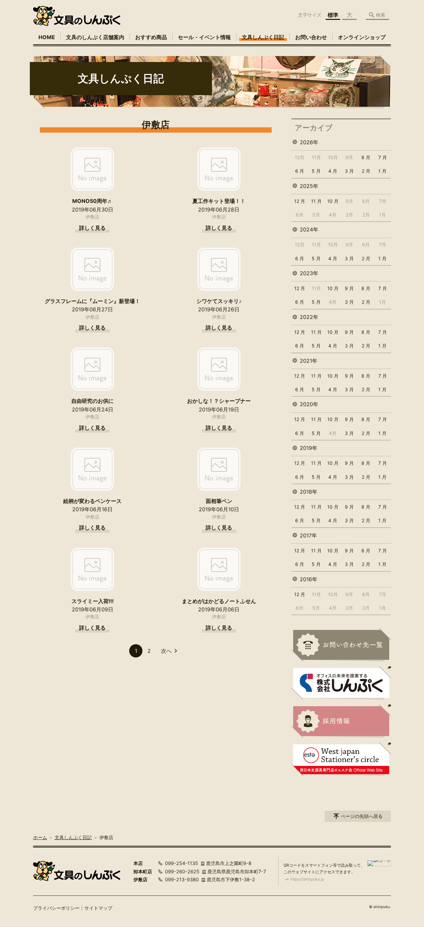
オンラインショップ (362, 37)
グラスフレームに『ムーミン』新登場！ (92, 301)
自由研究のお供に (92, 401)
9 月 (349, 288)
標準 (333, 15)
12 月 (299, 201)
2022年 (309, 317)
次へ (166, 651)
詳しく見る (92, 227)
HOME (46, 37)
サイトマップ (98, 908)
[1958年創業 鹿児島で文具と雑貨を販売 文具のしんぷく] (76, 16)
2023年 (309, 273)
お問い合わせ (311, 37)
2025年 (309, 186)
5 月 (316, 171)
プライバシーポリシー (56, 908)
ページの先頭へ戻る (362, 816)
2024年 (309, 229)
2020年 (309, 404)
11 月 (316, 201)
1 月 (382, 171)
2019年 (308, 448)
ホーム (40, 837)
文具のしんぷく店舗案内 (95, 37)
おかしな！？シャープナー (219, 401)
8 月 (365, 157)
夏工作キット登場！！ (218, 201)
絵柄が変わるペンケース (92, 501)
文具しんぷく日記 (263, 37)
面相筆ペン (219, 501)
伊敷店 (92, 216)
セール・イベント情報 (204, 37)
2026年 (309, 142)
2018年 (308, 491)
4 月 (332, 171)
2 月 (366, 171)
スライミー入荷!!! (93, 601)
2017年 (308, 535)
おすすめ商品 (151, 37)
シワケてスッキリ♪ (218, 301)
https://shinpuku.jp (307, 879)
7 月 (382, 157)
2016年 (308, 579)
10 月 (333, 201)
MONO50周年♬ (92, 201)
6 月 (299, 171)
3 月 (349, 171)
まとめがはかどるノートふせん (219, 601)
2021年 (308, 360)
